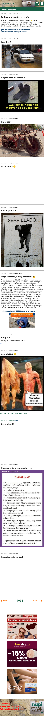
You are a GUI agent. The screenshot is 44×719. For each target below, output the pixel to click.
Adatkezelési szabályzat (9, 706)
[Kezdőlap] (9, 3)
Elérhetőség (5, 704)
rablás (25, 413)
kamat (21, 413)
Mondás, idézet (18, 13)
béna (9, 413)
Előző (5, 600)
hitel (5, 413)
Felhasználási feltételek (9, 709)
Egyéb (15, 74)
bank (1, 413)
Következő (36, 600)
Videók (16, 39)
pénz (12, 413)
